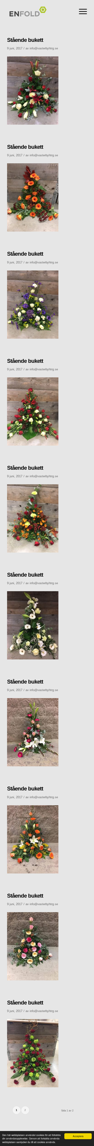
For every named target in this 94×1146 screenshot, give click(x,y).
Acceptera (78, 1136)
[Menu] (80, 11)
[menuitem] (80, 11)
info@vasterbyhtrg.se (44, 48)
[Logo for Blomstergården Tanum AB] (39, 14)
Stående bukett (25, 40)
